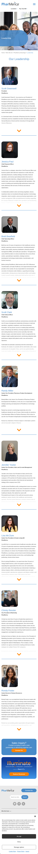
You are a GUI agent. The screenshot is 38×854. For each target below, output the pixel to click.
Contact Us (19, 750)
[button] (35, 816)
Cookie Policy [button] (12, 851)
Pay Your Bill (23, 8)
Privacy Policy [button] (21, 851)
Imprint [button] (27, 851)
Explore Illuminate (19, 774)
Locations (14, 8)
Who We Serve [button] (5, 811)
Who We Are (9, 52)
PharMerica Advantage (20, 52)
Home (3, 52)
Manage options (19, 847)
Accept (19, 836)
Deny (19, 842)
